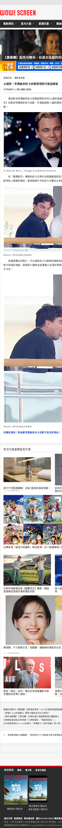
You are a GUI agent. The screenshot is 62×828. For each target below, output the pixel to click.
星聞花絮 (44, 23)
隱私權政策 (29, 818)
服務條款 (18, 818)
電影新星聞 (19, 78)
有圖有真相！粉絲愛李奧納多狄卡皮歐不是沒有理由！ (32, 432)
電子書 (28, 770)
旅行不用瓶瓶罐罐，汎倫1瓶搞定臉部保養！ (26, 488)
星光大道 (26, 23)
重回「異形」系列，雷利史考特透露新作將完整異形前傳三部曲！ (26, 693)
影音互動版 (41, 770)
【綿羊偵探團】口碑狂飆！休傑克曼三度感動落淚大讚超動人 (31, 716)
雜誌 (19, 770)
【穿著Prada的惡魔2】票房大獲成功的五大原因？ (26, 713)
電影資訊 (8, 23)
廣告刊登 (8, 818)
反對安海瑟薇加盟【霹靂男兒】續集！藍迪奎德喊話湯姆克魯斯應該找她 (26, 590)
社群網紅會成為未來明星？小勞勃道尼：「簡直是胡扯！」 (29, 720)
